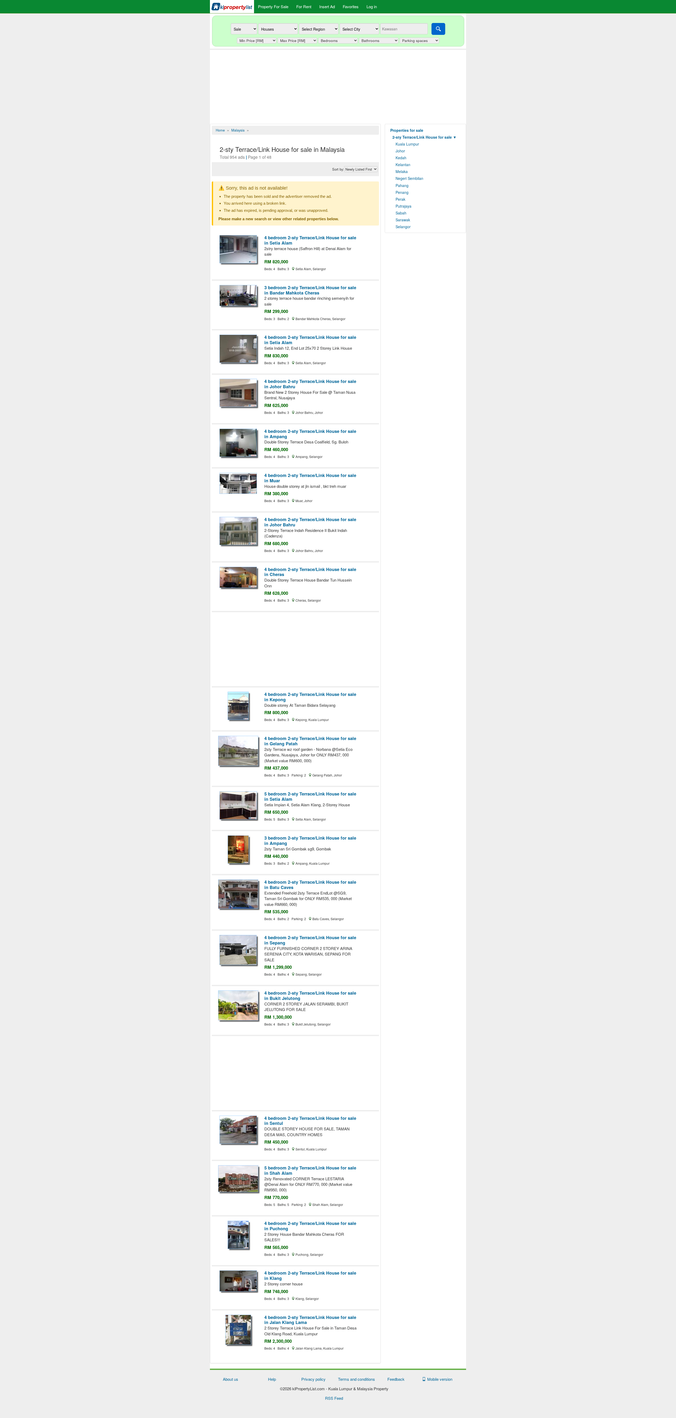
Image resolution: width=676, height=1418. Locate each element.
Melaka (402, 171)
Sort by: (338, 169)
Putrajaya (403, 206)
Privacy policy (313, 1379)
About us (230, 1379)
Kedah (401, 157)
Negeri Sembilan (409, 178)
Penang (402, 192)
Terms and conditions (356, 1379)
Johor (400, 150)
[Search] (438, 29)
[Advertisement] (338, 87)
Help (272, 1379)
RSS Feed (334, 1398)
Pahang (402, 185)
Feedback (396, 1379)
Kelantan (403, 164)
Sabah (401, 213)
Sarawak (403, 219)
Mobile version (438, 1379)
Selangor (403, 226)
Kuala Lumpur (407, 144)
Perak (400, 199)
